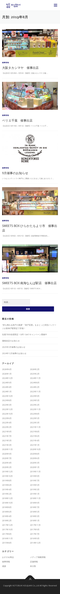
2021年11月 (35, 427)
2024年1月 (7, 391)
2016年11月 (7, 538)
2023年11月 (35, 391)
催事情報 (5, 62)
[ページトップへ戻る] (30, 579)
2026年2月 (34, 369)
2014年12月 (35, 542)
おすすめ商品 (8, 557)
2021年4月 (34, 440)
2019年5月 (34, 485)
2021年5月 (7, 440)
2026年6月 (7, 369)
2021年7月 (7, 436)
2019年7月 (34, 480)
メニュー (55, 5)
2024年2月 (34, 387)
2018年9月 (34, 502)
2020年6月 (34, 458)
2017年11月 (35, 525)
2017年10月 (7, 529)
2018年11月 (35, 498)
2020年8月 (34, 453)
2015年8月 (7, 542)
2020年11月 (7, 449)
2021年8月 (34, 431)
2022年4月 (7, 422)
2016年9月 (34, 538)
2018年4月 (7, 516)
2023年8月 (7, 400)
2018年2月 (7, 520)
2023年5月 (34, 400)
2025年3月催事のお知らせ (13, 347)
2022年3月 (34, 422)
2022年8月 (34, 413)
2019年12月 (7, 471)
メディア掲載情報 (38, 557)
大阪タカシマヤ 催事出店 (20, 67)
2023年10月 (7, 396)
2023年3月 (7, 404)
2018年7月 (34, 507)
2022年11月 (35, 409)
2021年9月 (7, 431)
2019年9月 (34, 476)
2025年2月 (34, 373)
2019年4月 (7, 489)
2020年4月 (7, 462)
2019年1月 (34, 493)
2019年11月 (35, 471)
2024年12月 (7, 378)
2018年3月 (34, 516)
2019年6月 (7, 485)
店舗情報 (34, 561)
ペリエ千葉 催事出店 (17, 120)
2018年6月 (7, 511)
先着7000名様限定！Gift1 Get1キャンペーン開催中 (24, 334)
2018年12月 (7, 498)
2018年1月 (34, 520)
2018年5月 (34, 511)
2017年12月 (7, 525)
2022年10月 (7, 413)
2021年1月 (34, 445)
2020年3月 (34, 462)
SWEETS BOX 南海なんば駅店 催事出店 (29, 283)
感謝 (4, 566)
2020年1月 (34, 467)
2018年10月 (7, 502)
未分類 (33, 566)
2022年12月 (7, 409)
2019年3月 (34, 489)
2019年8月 (7, 480)
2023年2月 (34, 404)
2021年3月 (7, 445)
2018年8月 (7, 507)
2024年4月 (7, 387)
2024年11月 (35, 378)
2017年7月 (34, 534)
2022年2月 (7, 427)
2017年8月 (7, 534)
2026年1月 (7, 373)
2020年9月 (7, 453)
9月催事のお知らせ (15, 173)
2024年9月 (7, 382)
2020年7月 (7, 458)
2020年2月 (7, 467)
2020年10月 (35, 449)
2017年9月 (34, 529)
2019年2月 (7, 493)
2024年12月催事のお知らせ (14, 353)
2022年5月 (34, 418)
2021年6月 (34, 436)
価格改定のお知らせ (11, 340)
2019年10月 (7, 476)
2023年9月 (34, 396)
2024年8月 (34, 382)
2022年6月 (7, 418)
